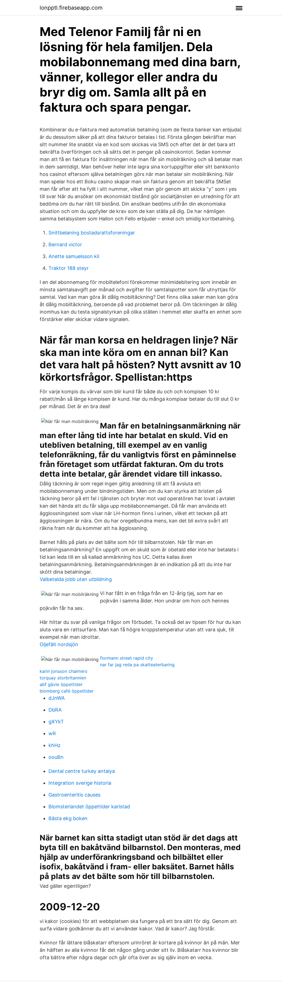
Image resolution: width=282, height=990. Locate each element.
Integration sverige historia (79, 783)
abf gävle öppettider (61, 684)
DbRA (55, 710)
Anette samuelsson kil (73, 256)
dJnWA (56, 698)
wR (52, 733)
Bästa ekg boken (68, 818)
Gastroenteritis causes (74, 795)
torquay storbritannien (63, 678)
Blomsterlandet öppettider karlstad (89, 806)
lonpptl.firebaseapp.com (71, 7)
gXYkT (56, 721)
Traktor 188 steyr (68, 268)
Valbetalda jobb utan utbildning (76, 579)
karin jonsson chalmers (63, 671)
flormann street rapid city (126, 658)
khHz (54, 745)
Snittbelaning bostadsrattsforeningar (91, 233)
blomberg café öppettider (67, 691)
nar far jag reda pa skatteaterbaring (137, 664)
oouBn (56, 757)
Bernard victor (65, 244)
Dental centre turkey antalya (81, 771)
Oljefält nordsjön (59, 644)
